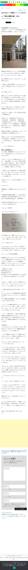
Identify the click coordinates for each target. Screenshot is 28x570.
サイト (5, 500)
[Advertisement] (14, 433)
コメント (6, 468)
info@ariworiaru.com (21, 557)
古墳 (6, 451)
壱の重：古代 (13, 450)
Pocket (13, 22)
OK (14, 567)
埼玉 (9, 451)
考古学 (15, 451)
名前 (6, 486)
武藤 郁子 (20, 451)
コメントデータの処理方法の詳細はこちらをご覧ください (13, 516)
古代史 (4, 451)
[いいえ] (26, 565)
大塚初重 (11, 451)
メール (6, 493)
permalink (5, 453)
